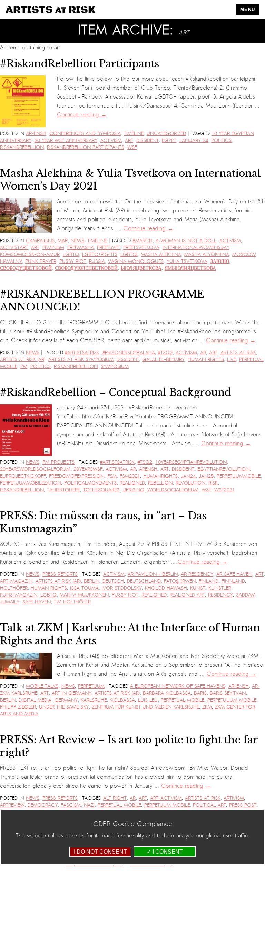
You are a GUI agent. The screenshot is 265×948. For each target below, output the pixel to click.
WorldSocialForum (172, 489)
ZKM (207, 707)
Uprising (133, 489)
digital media (35, 700)
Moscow (244, 254)
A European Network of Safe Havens (177, 686)
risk (213, 483)
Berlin (91, 581)
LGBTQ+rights (99, 254)
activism (111, 140)
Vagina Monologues (136, 261)
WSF (132, 147)
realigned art (187, 595)
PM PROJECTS (58, 462)
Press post (242, 805)
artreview (12, 805)
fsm (112, 476)
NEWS (77, 240)
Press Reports (60, 574)
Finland (208, 581)
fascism (71, 805)
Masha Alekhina (161, 254)
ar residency (197, 574)
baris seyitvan (228, 693)
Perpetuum (91, 686)
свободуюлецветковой (86, 268)
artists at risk (238, 352)
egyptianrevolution (223, 469)
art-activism (166, 798)
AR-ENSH (36, 133)
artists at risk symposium (81, 359)
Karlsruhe (94, 700)
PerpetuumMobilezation (30, 483)
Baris (200, 693)
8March (142, 240)
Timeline (134, 133)
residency (220, 595)
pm (23, 366)
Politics (221, 140)
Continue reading (82, 115)
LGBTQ (71, 254)
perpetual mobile (182, 700)
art (129, 140)
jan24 (188, 476)
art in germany (71, 693)
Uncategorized (166, 133)
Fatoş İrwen (180, 581)
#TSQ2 (165, 352)
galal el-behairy (163, 359)
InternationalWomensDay (196, 247)
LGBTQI (129, 254)
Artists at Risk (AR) (22, 359)
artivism (234, 798)
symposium (115, 366)
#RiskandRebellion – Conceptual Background (115, 392)
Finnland (233, 581)
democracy (43, 805)
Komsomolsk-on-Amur (30, 254)
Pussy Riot (72, 261)
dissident (147, 140)
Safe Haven (36, 601)
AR (203, 352)
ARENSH (148, 469)
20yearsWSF (87, 469)
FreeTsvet (108, 247)
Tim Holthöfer (72, 601)
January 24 (193, 140)
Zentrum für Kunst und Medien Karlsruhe (145, 707)
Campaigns (40, 240)
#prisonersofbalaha (128, 352)
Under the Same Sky (64, 707)
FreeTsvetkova (141, 247)
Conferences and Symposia (85, 133)
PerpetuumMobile (239, 476)
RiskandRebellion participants (85, 147)
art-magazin (16, 581)
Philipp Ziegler (18, 707)
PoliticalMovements (90, 483)
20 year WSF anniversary (66, 140)
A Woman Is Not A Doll (186, 240)
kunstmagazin (18, 595)
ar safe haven (234, 574)
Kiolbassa (122, 700)
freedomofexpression (76, 476)
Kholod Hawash (166, 588)
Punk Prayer (40, 261)
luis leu (148, 700)
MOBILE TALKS (42, 686)
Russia (97, 261)
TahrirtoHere (63, 489)
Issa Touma (84, 588)
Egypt (169, 140)
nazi (89, 805)
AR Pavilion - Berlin (153, 574)
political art (209, 805)
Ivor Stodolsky (122, 588)
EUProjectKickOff (23, 476)
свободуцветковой (26, 268)
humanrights (160, 476)
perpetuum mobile (167, 805)
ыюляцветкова (141, 268)
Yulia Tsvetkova (187, 261)
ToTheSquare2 (101, 489)
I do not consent (100, 852)
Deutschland (144, 581)
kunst (197, 588)
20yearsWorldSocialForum (35, 469)
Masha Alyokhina (206, 254)
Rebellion (160, 483)
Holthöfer (14, 588)
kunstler (219, 588)
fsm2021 (130, 476)
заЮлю (219, 261)
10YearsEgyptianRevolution (191, 462)
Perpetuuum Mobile (231, 700)
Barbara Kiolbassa (167, 693)
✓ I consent (165, 852)
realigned (132, 483)
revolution (190, 483)
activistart (14, 247)
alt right (115, 798)
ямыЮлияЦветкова (190, 268)
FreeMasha (80, 247)
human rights (206, 359)
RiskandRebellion (22, 147)
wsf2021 (224, 489)
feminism (53, 247)
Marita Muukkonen (84, 595)
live (231, 359)
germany (66, 700)
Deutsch (113, 581)
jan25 (206, 476)
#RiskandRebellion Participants (79, 64)
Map (63, 240)
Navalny (11, 261)
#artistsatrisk (82, 352)
